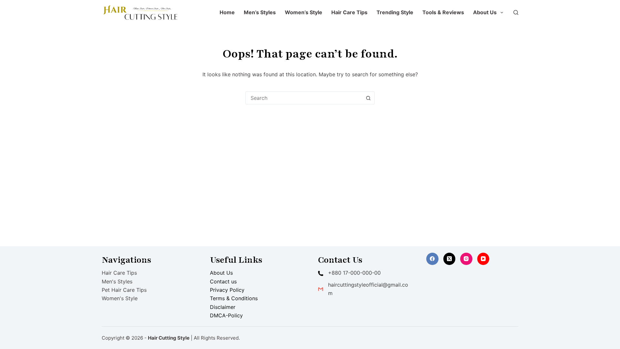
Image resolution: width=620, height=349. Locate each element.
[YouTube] (483, 259)
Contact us (223, 281)
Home (227, 12)
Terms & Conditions (234, 298)
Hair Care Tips (349, 12)
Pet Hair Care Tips (124, 290)
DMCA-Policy (226, 315)
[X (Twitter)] (449, 259)
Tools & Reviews (443, 12)
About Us (485, 12)
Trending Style (395, 12)
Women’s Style (303, 12)
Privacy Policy (227, 290)
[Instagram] (466, 259)
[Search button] (368, 98)
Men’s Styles (260, 12)
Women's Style (120, 298)
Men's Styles (117, 281)
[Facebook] (432, 259)
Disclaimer (222, 307)
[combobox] (304, 97)
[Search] (515, 12)
